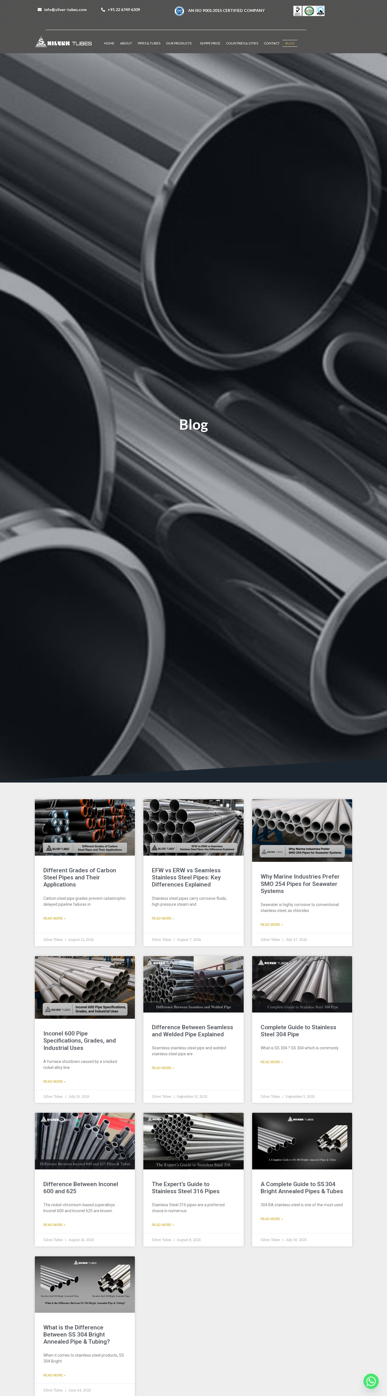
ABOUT (126, 43)
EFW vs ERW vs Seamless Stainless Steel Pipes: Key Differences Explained (186, 877)
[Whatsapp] (371, 1381)
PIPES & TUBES (149, 43)
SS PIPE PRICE (210, 43)
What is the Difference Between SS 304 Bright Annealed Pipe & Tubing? (76, 1334)
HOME (109, 43)
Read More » (54, 918)
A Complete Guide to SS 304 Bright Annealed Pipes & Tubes (302, 1188)
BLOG (290, 43)
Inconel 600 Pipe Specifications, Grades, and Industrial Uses (79, 1040)
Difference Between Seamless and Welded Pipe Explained (192, 1031)
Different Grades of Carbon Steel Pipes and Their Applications (79, 877)
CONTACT (272, 43)
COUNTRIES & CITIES (242, 43)
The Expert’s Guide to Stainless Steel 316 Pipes (186, 1188)
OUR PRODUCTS (179, 43)
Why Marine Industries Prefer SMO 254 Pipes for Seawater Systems (300, 883)
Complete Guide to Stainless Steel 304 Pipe (298, 1031)
